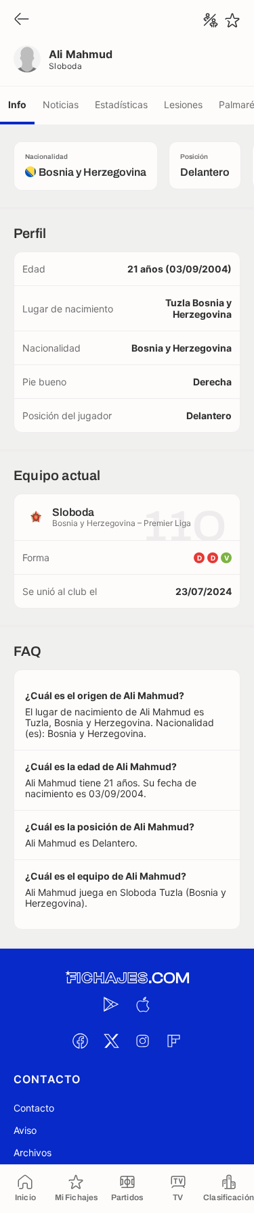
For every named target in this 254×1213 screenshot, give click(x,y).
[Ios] (143, 1004)
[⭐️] (232, 20)
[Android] (112, 1004)
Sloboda (65, 66)
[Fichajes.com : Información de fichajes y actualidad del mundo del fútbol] (127, 978)
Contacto (34, 1108)
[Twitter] (112, 1040)
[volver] (22, 20)
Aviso (25, 1130)
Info (17, 104)
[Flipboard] (174, 1040)
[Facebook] (80, 1040)
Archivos (32, 1152)
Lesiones (183, 104)
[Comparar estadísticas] (211, 20)
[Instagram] (143, 1040)
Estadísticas (121, 104)
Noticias (61, 104)
